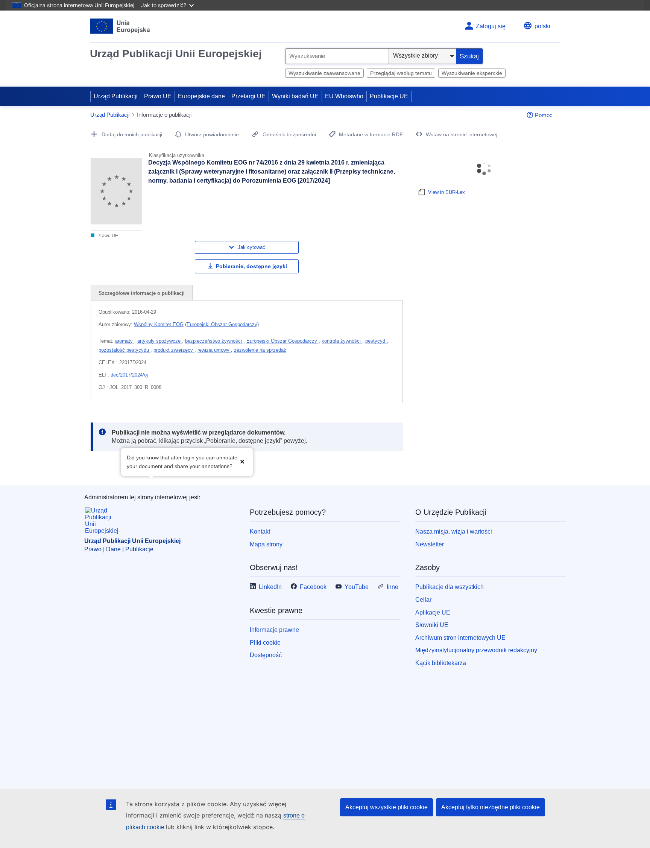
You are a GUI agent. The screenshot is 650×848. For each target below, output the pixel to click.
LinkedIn (270, 587)
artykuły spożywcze (159, 341)
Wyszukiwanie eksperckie (472, 73)
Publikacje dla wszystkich (449, 587)
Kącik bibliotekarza (440, 663)
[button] (242, 461)
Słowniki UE (431, 625)
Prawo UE (158, 96)
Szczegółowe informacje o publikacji (142, 293)
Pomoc (544, 115)
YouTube (357, 587)
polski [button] (542, 26)
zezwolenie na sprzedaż (260, 350)
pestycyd (376, 341)
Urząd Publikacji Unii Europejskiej (176, 53)
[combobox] (337, 56)
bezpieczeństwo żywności (214, 341)
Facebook (313, 587)
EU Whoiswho (344, 96)
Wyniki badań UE (295, 96)
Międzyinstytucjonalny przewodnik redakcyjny (476, 650)
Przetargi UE (248, 96)
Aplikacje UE (432, 612)
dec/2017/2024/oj (129, 375)
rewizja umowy (214, 350)
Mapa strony (266, 544)
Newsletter (429, 544)
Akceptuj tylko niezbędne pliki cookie (490, 807)
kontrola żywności (342, 341)
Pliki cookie (265, 642)
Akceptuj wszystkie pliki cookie (386, 807)
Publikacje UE (389, 96)
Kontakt (260, 531)
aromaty (124, 341)
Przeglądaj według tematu (401, 73)
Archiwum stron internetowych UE (460, 637)
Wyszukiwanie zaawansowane (324, 73)
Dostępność (266, 655)
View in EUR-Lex (446, 192)
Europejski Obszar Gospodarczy (222, 324)
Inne (392, 587)
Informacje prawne (274, 630)
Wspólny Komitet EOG (159, 324)
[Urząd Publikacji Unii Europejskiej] (120, 26)
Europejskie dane (201, 96)
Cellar (423, 599)
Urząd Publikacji (116, 96)
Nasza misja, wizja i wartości (453, 531)
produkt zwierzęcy (173, 350)
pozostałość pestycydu (124, 350)
